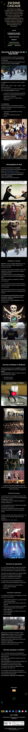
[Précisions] (14, 691)
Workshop (14, 39)
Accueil (14, 30)
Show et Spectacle (14, 37)
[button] (26, 52)
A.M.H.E (3, 653)
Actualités (18, 45)
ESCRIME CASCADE (14, 4)
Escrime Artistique (14, 42)
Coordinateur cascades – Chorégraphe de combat (14, 34)
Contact (10, 45)
